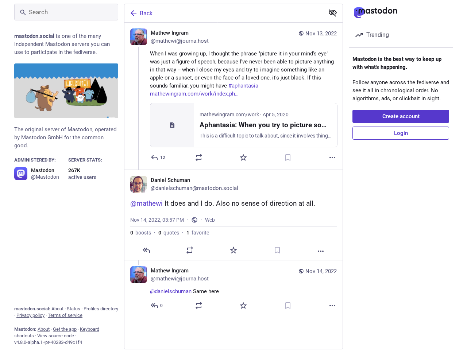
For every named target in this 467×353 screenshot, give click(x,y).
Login (401, 133)
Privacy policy (30, 315)
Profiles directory (101, 308)
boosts (140, 233)
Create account (401, 116)
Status (73, 308)
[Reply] (146, 250)
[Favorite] (243, 157)
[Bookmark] (287, 157)
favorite (197, 233)
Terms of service (65, 315)
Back (146, 13)
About (57, 308)
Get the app (65, 329)
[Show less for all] (333, 13)
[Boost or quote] (198, 157)
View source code (55, 335)
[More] (332, 157)
